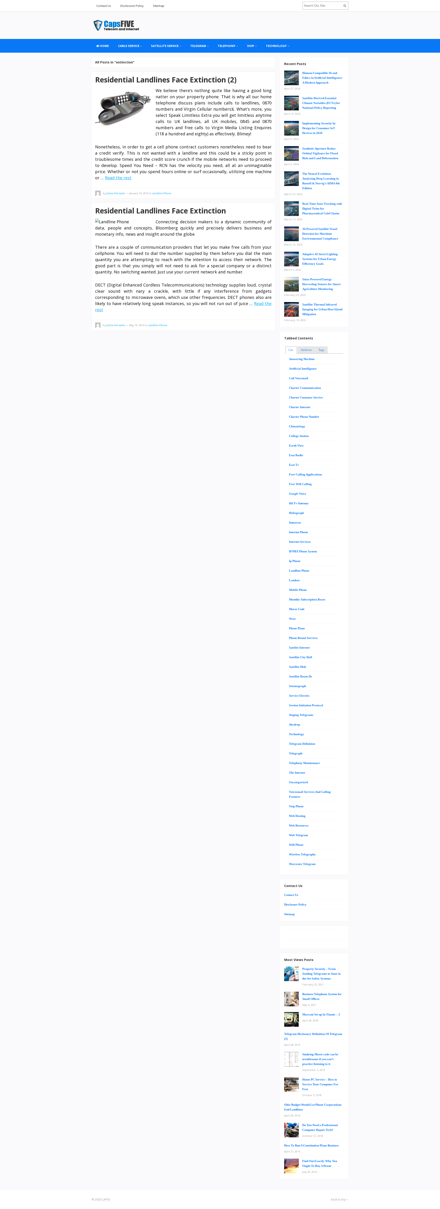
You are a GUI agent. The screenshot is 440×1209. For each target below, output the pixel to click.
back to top (338, 1199)
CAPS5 (106, 1199)
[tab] (291, 350)
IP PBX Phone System (303, 551)
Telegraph (295, 753)
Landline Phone (161, 193)
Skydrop (294, 724)
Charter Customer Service (306, 397)
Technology (276, 46)
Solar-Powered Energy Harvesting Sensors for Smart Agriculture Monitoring (321, 284)
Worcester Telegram (302, 864)
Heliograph (296, 513)
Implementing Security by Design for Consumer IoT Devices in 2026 (319, 128)
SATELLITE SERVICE (165, 46)
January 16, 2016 (138, 193)
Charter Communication (305, 388)
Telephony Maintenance (304, 763)
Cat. (291, 350)
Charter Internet (299, 407)
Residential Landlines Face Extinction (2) (165, 80)
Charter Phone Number (304, 416)
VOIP (250, 46)
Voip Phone (296, 806)
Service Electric (299, 695)
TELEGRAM (198, 46)
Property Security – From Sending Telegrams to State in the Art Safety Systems (321, 973)
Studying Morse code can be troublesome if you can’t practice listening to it (320, 1059)
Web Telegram (298, 835)
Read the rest (118, 177)
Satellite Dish (297, 667)
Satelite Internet (299, 647)
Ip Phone (294, 561)
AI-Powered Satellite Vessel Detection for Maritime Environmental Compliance (320, 233)
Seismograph (297, 686)
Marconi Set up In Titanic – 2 (321, 1014)
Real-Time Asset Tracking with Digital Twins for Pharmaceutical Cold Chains (322, 208)
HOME (104, 46)
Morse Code (297, 609)
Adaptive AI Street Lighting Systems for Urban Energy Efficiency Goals (320, 258)
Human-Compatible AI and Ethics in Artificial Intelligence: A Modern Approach (322, 77)
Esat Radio (296, 455)
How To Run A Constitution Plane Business (311, 1145)
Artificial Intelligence (303, 368)
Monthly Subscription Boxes (307, 599)
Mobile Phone (298, 590)
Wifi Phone (296, 844)
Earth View (296, 445)
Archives (306, 350)
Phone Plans (297, 628)
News (292, 618)
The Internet (297, 772)
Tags (321, 350)
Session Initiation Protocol (306, 705)
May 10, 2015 (136, 325)
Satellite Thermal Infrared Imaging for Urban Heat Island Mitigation (322, 309)
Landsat (294, 580)
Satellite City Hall (300, 657)
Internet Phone (298, 532)
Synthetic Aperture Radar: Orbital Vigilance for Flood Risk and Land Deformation (320, 153)
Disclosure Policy (132, 6)
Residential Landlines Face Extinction (160, 211)
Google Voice (297, 493)
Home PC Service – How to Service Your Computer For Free (320, 1084)
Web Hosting (297, 816)
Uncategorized (298, 782)
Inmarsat (295, 522)
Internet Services (300, 541)
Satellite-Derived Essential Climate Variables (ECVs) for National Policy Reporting (321, 102)
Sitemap (158, 6)
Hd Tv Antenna (298, 503)
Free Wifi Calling (300, 484)
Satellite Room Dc (300, 676)
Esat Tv (294, 465)
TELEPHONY (226, 46)
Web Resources (298, 825)
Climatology (297, 426)
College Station (299, 436)
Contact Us (103, 6)
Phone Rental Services (303, 638)
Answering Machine (302, 359)
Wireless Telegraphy (302, 854)
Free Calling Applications (305, 474)
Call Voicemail (298, 378)
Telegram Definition (302, 743)
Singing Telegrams (301, 715)
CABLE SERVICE (128, 46)
